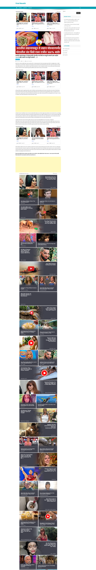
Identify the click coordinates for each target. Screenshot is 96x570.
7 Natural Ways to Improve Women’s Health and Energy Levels (71, 25)
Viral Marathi (21, 3)
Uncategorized (66, 48)
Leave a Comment (29, 61)
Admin (23, 61)
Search (64, 11)
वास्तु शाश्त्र (30, 7)
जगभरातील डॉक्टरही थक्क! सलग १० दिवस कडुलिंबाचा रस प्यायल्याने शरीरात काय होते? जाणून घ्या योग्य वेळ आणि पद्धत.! (72, 34)
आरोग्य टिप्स (25, 7)
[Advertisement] (38, 104)
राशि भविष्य (20, 7)
